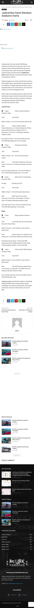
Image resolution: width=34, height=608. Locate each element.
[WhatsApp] (20, 24)
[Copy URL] (23, 24)
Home (3, 7)
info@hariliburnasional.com (15, 583)
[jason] (3, 20)
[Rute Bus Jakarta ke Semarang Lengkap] (6, 449)
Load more (16, 455)
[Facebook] (8, 24)
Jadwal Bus (8, 7)
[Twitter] (12, 24)
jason (6, 20)
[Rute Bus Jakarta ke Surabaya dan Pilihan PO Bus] (6, 361)
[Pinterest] (16, 24)
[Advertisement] (17, 391)
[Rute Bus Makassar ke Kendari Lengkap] (6, 343)
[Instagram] (19, 594)
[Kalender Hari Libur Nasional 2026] (6, 483)
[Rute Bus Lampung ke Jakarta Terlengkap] (6, 352)
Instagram (24, 595)
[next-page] (5, 367)
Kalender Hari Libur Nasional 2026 (21, 480)
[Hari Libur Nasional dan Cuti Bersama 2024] (6, 491)
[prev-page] (3, 367)
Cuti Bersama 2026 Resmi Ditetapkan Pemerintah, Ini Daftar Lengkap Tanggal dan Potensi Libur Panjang (22, 474)
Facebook (13, 595)
